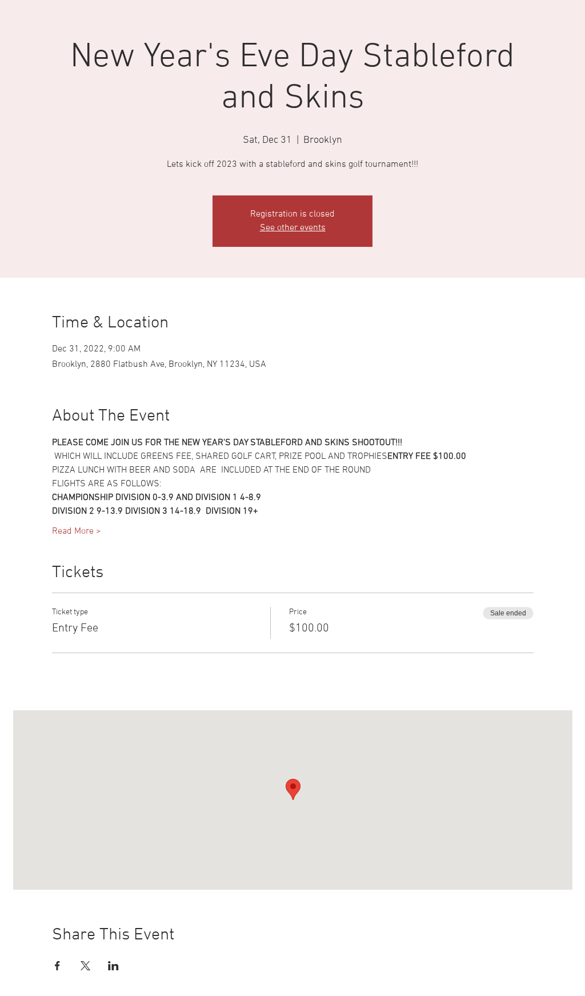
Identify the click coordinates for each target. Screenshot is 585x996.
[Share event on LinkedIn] (113, 965)
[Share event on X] (85, 965)
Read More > (76, 531)
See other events (293, 228)
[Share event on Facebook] (57, 965)
